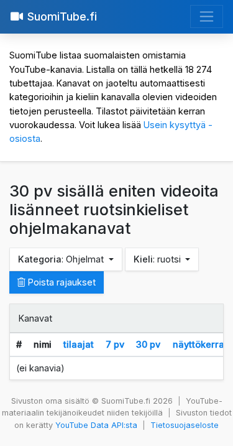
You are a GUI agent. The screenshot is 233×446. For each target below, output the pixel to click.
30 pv (148, 344)
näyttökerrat (200, 344)
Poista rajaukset (60, 282)
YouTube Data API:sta (96, 425)
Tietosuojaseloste (184, 425)
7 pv (115, 344)
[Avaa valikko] (206, 16)
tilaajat (78, 344)
